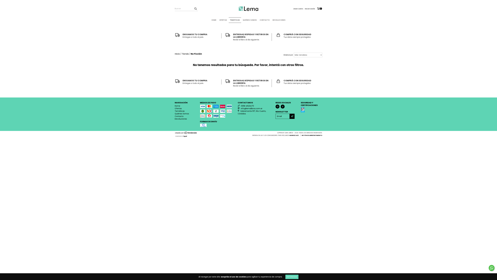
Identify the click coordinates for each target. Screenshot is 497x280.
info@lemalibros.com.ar (251, 108)
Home (214, 20)
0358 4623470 (247, 106)
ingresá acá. (294, 135)
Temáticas (235, 20)
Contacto (265, 20)
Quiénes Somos (250, 20)
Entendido (292, 277)
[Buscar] (195, 8)
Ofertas (223, 20)
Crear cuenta (298, 9)
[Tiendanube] (186, 134)
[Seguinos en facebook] (283, 106)
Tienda (185, 54)
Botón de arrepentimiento (312, 135)
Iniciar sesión (310, 9)
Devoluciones (279, 20)
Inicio (177, 53)
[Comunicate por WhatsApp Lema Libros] (491, 268)
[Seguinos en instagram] (277, 106)
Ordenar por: (288, 55)
